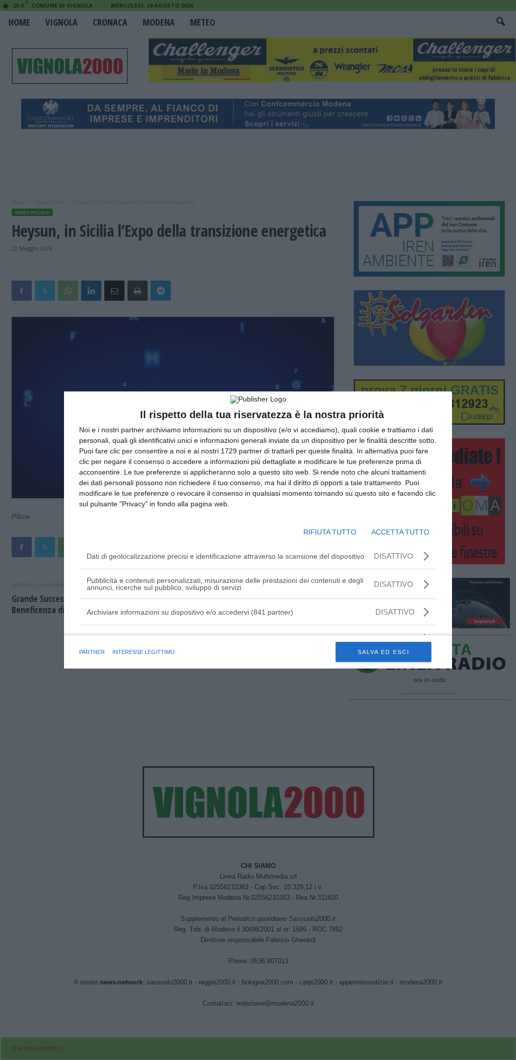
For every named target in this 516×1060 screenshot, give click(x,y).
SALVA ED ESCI (384, 652)
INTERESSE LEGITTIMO (143, 652)
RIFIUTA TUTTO (329, 532)
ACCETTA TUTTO (400, 532)
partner (92, 652)
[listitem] (258, 612)
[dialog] (258, 530)
